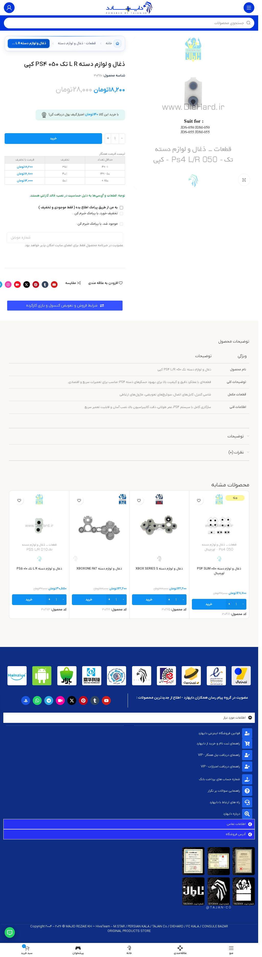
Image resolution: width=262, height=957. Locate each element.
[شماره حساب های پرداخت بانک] (247, 779)
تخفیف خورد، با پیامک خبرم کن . (95, 213)
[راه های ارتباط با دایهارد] (247, 802)
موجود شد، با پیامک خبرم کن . (97, 224)
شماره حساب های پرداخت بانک (219, 779)
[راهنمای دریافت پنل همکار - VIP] (247, 755)
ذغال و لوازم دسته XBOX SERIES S (159, 569)
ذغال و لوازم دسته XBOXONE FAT (99, 569)
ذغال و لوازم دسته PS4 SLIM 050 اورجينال (219, 571)
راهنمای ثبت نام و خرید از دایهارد (218, 743)
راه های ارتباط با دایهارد (225, 802)
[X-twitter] (26, 284)
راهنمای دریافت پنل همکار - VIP (219, 755)
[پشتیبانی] (10, 932)
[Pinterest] (35, 284)
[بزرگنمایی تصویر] (244, 180)
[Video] (17, 284)
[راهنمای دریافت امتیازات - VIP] (247, 766)
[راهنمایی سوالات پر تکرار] (247, 791)
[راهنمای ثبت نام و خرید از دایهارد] (247, 743)
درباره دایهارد (231, 814)
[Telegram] (48, 700)
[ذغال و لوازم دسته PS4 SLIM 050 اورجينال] (219, 528)
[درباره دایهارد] (247, 814)
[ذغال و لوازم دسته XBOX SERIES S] (159, 528)
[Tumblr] (45, 284)
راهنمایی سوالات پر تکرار (224, 791)
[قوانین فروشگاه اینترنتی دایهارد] (247, 733)
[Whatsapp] (37, 700)
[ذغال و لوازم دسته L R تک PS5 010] (39, 528)
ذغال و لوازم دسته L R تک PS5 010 (39, 569)
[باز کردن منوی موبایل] (249, 8)
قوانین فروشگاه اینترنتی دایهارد (219, 733)
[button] (219, 604)
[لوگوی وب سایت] (129, 7)
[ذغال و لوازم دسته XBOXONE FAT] (99, 528)
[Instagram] (8, 284)
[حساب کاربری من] (9, 8)
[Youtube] (54, 284)
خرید (53, 138)
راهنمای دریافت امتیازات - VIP (220, 766)
